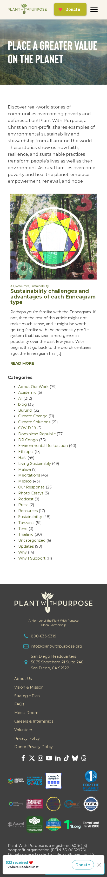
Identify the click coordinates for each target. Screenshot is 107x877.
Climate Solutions (34, 422)
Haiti (22, 457)
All (12, 286)
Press (23, 504)
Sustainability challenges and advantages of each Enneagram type (53, 296)
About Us (23, 678)
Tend (23, 528)
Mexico (25, 481)
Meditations (29, 475)
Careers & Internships (33, 721)
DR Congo (28, 440)
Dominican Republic (37, 434)
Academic (27, 392)
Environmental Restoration (43, 445)
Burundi (25, 410)
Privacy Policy (27, 738)
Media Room (26, 712)
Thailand (26, 534)
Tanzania (26, 522)
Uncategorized (31, 540)
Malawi (24, 469)
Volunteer (23, 730)
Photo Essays (30, 493)
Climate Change (33, 416)
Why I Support (31, 558)
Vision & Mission (29, 687)
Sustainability (39, 286)
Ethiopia (26, 451)
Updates (26, 546)
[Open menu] (94, 9)
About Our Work (33, 386)
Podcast (26, 499)
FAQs (19, 704)
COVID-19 (27, 428)
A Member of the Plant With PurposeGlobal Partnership (53, 623)
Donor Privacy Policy (33, 746)
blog (22, 404)
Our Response (31, 487)
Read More (22, 363)
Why (22, 552)
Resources (22, 286)
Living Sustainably (34, 463)
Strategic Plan (27, 696)
